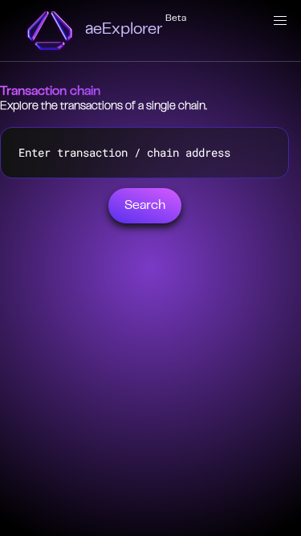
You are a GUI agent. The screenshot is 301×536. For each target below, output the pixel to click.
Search (144, 205)
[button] (280, 21)
